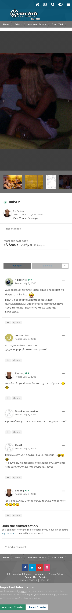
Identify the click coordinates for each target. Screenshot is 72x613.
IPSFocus (26, 574)
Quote (16, 322)
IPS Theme (12, 574)
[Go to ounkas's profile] (9, 337)
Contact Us (30, 577)
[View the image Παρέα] (12, 182)
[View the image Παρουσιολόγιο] (51, 182)
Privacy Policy (56, 574)
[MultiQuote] (8, 322)
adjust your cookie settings (41, 594)
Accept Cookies (14, 607)
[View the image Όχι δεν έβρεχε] (34, 182)
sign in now (8, 533)
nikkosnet (21, 279)
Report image (13, 228)
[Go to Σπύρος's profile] (7, 213)
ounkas (19, 335)
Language (39, 574)
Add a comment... (17, 547)
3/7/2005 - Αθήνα (17, 245)
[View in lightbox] (36, 101)
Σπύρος (20, 211)
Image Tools (57, 164)
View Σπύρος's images (25, 218)
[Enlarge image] (31, 294)
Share (18, 265)
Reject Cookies (37, 607)
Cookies (43, 577)
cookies (23, 591)
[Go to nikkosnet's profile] (9, 282)
